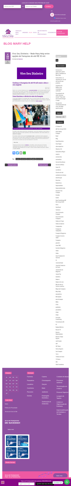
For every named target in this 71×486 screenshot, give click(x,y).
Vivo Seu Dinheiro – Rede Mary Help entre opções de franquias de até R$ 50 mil (31, 54)
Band (57, 136)
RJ (6, 390)
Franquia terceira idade (60, 236)
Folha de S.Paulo (60, 221)
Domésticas (59, 183)
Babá (43, 388)
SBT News (58, 346)
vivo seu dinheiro (39, 159)
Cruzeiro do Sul (59, 172)
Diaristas (58, 180)
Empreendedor (59, 185)
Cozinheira (30, 388)
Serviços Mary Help (18, 32)
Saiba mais (11, 429)
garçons (58, 243)
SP (6, 393)
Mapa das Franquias (60, 289)
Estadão (58, 195)
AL (6, 377)
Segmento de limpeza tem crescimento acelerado (59, 88)
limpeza (57, 279)
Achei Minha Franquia (59, 132)
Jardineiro (45, 392)
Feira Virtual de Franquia (59, 213)
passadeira (58, 310)
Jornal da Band (59, 263)
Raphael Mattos (60, 327)
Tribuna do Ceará (60, 357)
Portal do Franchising (59, 318)
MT (13, 383)
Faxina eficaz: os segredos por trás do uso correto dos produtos (61, 80)
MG (7, 383)
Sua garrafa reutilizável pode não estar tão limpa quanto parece (61, 105)
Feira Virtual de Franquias (59, 217)
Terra (57, 354)
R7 (56, 324)
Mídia (57, 302)
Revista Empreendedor (59, 333)
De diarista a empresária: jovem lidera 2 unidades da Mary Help (61, 72)
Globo (57, 251)
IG (56, 260)
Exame (57, 198)
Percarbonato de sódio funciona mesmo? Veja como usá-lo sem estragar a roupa (61, 96)
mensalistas (59, 294)
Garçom (44, 384)
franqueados (59, 226)
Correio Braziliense (60, 162)
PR (16, 387)
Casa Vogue (58, 144)
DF (6, 380)
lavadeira (58, 277)
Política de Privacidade (11, 407)
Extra (57, 204)
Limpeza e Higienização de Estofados (62, 404)
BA (13, 377)
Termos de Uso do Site (11, 411)
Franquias (20, 59)
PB (6, 387)
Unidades (25, 32)
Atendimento (52, 32)
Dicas (35, 32)
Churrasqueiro (46, 380)
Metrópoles (58, 297)
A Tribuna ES (59, 126)
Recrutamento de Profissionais (42, 32)
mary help (29, 159)
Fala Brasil (58, 207)
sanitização (59, 341)
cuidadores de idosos (61, 175)
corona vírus (59, 157)
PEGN (57, 312)
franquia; (18, 159)
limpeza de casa (60, 282)
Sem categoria (59, 349)
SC (16, 390)
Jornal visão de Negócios (59, 270)
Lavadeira (30, 384)
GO (13, 380)
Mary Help (58, 291)
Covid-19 (58, 167)
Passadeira (30, 380)
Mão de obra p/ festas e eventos (60, 285)
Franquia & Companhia (58, 230)
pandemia (58, 307)
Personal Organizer (62, 392)
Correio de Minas (60, 165)
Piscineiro (30, 392)
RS (13, 390)
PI (13, 387)
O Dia (57, 304)
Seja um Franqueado (61, 32)
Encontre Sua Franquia (59, 191)
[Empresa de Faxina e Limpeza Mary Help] (8, 33)
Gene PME (58, 245)
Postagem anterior (12, 165)
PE (10, 387)
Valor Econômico (60, 364)
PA (16, 383)
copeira (57, 154)
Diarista (29, 396)
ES (10, 380)
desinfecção (59, 178)
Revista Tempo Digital (59, 337)
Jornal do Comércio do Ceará (60, 266)
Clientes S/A (59, 149)
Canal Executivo (60, 141)
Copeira (44, 376)
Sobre (6, 404)
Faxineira (30, 376)
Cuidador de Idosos (63, 376)
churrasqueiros (59, 146)
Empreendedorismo (60, 188)
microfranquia (59, 299)
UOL (57, 362)
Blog (30, 32)
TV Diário (58, 359)
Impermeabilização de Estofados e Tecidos (62, 412)
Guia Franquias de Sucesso (60, 256)
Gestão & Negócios (60, 248)
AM (10, 377)
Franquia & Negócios (61, 233)
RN (10, 390)
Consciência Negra (60, 151)
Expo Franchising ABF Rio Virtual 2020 (61, 201)
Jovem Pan (58, 274)
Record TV (58, 330)
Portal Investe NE (60, 322)
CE (16, 377)
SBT (57, 343)
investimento (23, 159)
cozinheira (58, 170)
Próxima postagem (43, 165)
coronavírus (58, 159)
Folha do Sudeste (60, 224)
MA (17, 380)
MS (10, 383)
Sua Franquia (59, 351)
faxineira (58, 210)
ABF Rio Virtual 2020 (61, 129)
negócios (33, 159)
